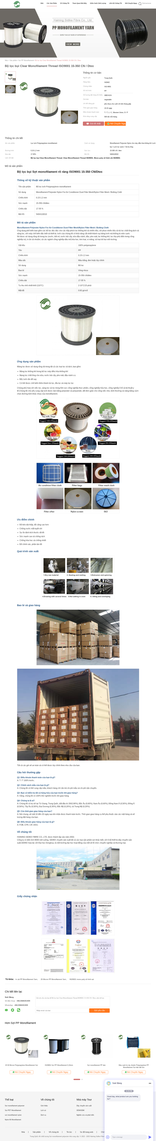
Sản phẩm (37, 1132)
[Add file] (107, 1137)
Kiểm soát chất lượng (98, 3)
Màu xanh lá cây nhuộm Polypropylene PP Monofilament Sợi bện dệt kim (134, 1066)
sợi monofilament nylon (13, 1115)
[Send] (150, 1137)
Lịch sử (43, 1110)
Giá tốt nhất (95, 123)
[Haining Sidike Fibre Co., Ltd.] (17, 4)
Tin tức (69, 1132)
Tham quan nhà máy (79, 3)
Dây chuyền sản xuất (84, 1106)
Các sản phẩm (52, 3)
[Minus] (149, 1083)
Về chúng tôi (64, 3)
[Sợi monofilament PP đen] (96, 1045)
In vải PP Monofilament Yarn (26, 979)
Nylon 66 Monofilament (13, 1120)
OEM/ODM (80, 1110)
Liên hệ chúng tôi (115, 3)
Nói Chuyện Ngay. (131, 3)
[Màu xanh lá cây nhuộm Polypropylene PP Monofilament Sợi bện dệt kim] (133, 1045)
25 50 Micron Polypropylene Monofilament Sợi (21, 1065)
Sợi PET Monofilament (13, 1110)
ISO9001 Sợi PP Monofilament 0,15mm (59, 1065)
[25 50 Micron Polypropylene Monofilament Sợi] (21, 1045)
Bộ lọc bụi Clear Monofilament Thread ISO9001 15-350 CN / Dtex (58, 60)
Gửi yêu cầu (99, 1010)
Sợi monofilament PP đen (96, 1065)
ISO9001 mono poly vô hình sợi (81, 979)
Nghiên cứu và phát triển (85, 1115)
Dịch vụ (43, 1115)
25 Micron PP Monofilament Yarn (53, 979)
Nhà (42, 3)
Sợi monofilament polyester (14, 1106)
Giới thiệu (44, 1106)
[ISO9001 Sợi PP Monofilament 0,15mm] (59, 1045)
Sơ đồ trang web (86, 1132)
